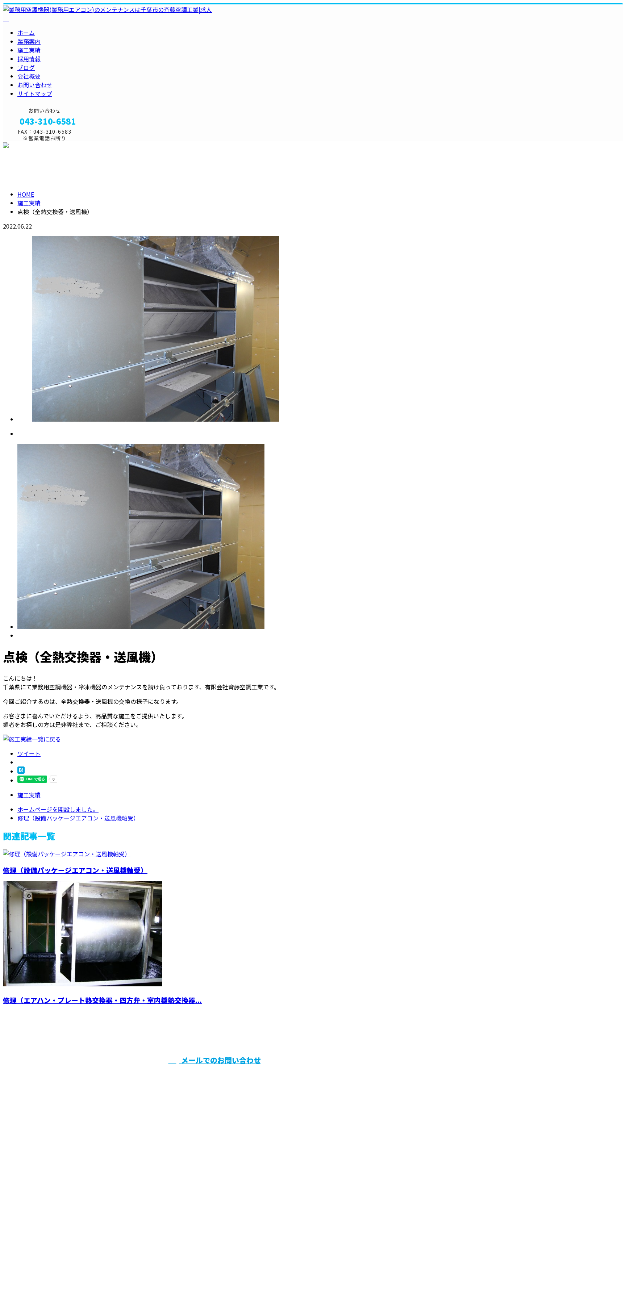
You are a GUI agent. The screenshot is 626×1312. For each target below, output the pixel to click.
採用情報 (29, 58)
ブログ (26, 67)
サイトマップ (34, 93)
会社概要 (29, 76)
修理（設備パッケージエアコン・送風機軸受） (75, 870)
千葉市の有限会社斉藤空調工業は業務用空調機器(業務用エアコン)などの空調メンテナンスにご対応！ (464, 1078)
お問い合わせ (34, 84)
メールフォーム (28, 145)
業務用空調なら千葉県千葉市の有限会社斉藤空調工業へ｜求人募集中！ (95, 1288)
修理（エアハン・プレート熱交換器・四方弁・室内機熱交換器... (102, 1000)
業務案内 (29, 41)
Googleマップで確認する (38, 1246)
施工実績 (29, 50)
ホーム (26, 32)
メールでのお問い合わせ (220, 1060)
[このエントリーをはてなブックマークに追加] (21, 771)
